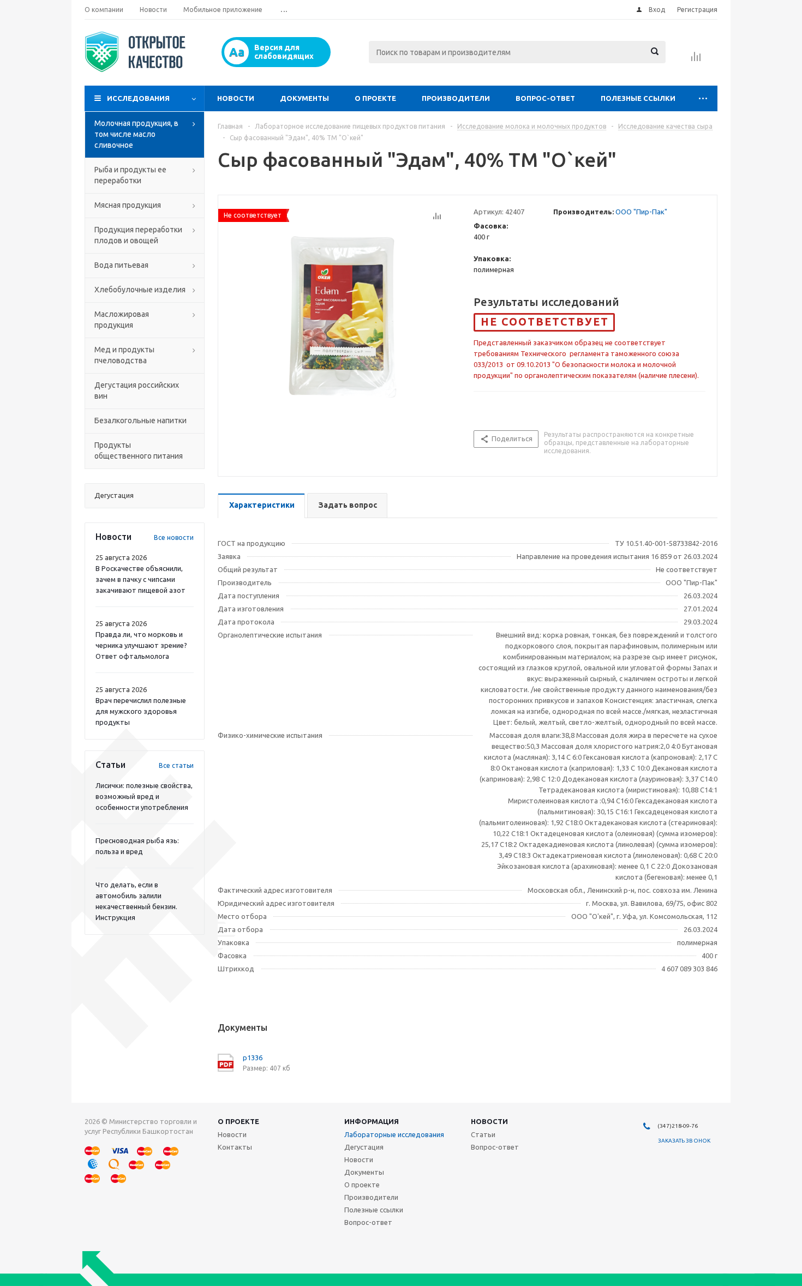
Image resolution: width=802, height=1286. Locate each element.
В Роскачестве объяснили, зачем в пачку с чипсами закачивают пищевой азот (140, 579)
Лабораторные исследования (394, 1134)
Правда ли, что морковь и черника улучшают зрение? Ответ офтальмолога (141, 645)
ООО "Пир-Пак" (641, 211)
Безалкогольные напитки (140, 420)
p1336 (252, 1057)
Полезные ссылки (638, 98)
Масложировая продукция (121, 319)
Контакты (235, 1147)
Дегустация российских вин (136, 390)
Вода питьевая (121, 265)
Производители (456, 98)
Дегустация (364, 1147)
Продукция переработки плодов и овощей (138, 235)
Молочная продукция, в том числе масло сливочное (136, 134)
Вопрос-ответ (545, 98)
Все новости (174, 537)
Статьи (483, 1134)
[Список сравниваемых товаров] (696, 60)
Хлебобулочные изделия (139, 289)
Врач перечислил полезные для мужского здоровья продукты (140, 711)
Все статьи (176, 765)
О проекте (375, 98)
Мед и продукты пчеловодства (124, 355)
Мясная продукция (127, 205)
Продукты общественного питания (138, 450)
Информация (371, 1121)
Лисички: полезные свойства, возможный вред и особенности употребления (144, 796)
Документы (304, 98)
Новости (235, 98)
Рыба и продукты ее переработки (130, 175)
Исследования (138, 98)
